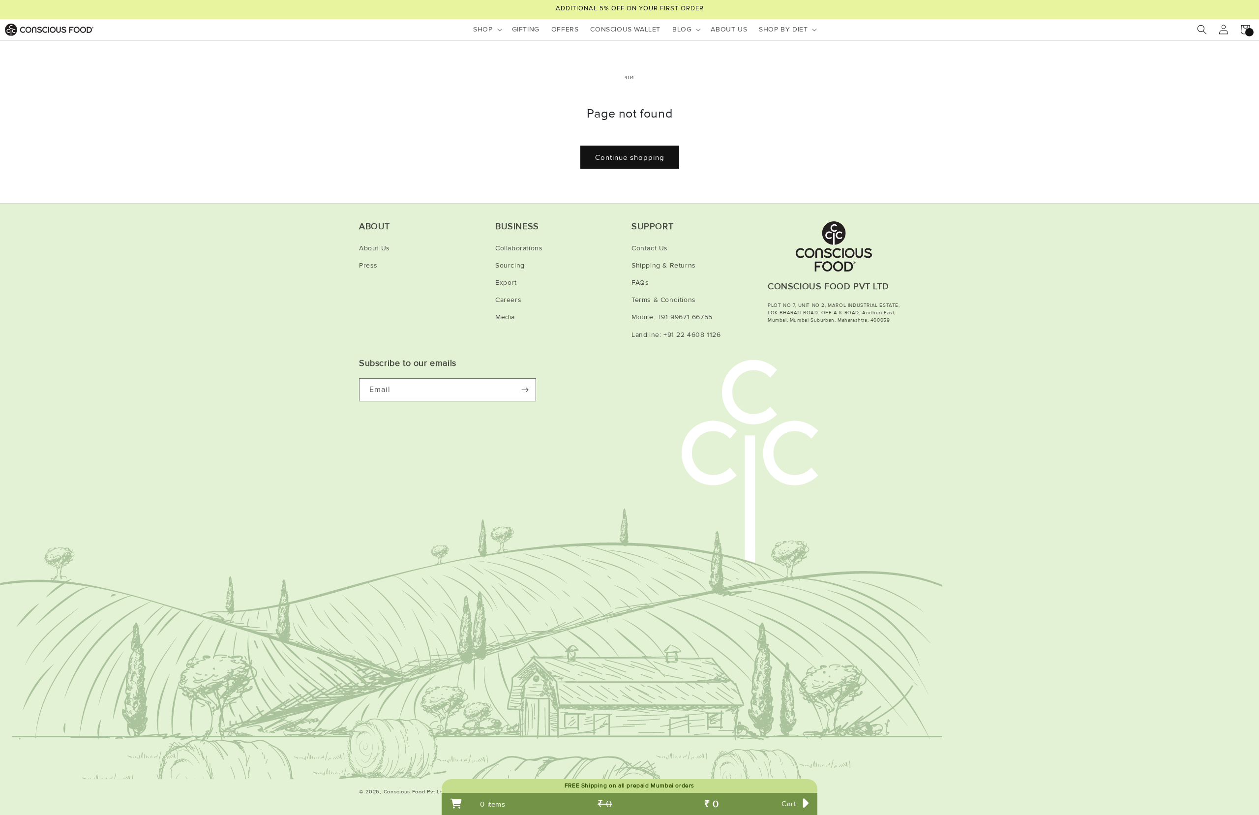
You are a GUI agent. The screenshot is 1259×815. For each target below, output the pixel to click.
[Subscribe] (525, 389)
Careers (508, 300)
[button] (486, 29)
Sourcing (510, 265)
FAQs (640, 282)
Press (368, 265)
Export (506, 282)
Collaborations (518, 248)
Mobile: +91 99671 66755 (672, 317)
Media (505, 317)
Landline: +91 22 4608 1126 (676, 335)
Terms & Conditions (663, 300)
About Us (374, 248)
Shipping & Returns (663, 265)
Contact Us (649, 248)
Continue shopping (629, 157)
